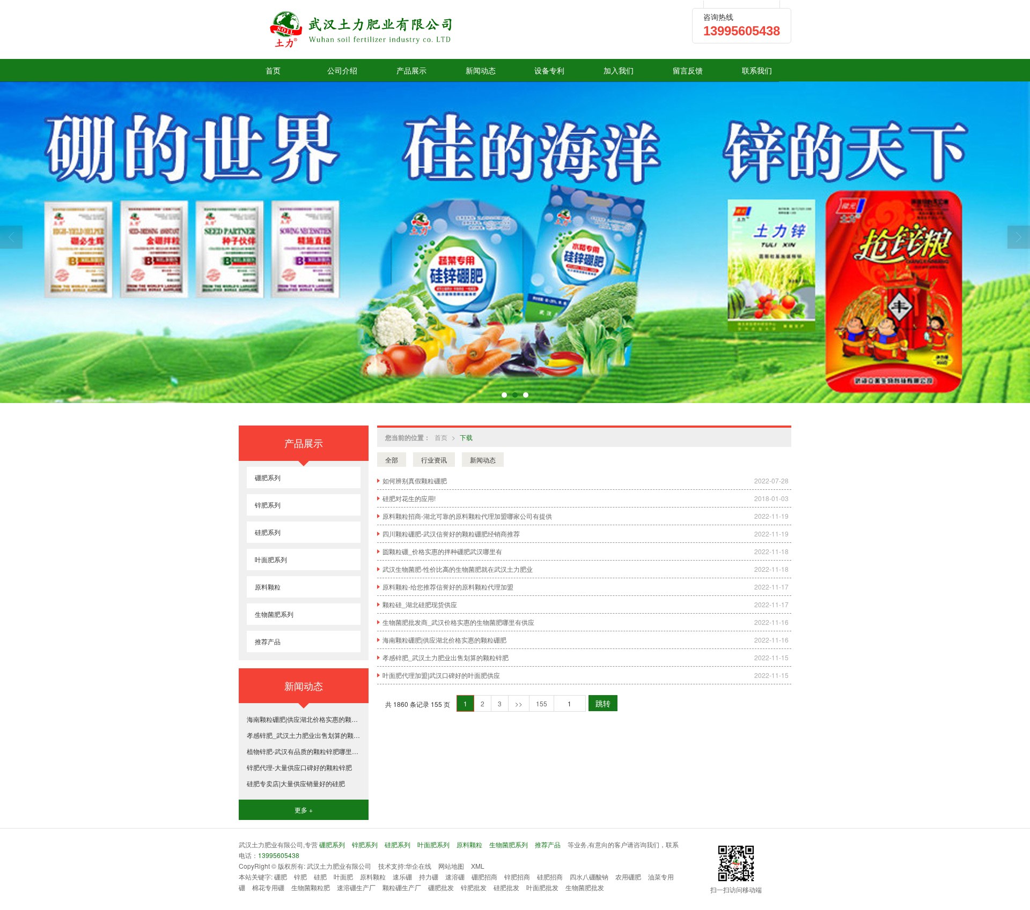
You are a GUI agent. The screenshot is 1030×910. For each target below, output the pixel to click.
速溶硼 (455, 876)
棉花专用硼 (268, 887)
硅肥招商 (550, 876)
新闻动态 (481, 70)
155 (541, 703)
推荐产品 (268, 641)
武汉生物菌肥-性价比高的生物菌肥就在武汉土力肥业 (457, 568)
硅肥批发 (506, 887)
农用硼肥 (628, 876)
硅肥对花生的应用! (409, 498)
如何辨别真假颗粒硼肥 (414, 480)
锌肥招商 (517, 876)
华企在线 (418, 865)
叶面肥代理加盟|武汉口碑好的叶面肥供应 (441, 675)
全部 (391, 459)
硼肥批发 (441, 887)
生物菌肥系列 (274, 613)
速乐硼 (402, 876)
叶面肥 (343, 876)
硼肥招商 (484, 876)
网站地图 (451, 865)
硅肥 (320, 876)
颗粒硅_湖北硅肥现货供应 (419, 604)
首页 (273, 70)
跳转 (602, 703)
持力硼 (428, 876)
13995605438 (278, 855)
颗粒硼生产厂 (401, 887)
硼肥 (280, 876)
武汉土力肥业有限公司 (339, 865)
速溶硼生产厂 (356, 887)
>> (519, 703)
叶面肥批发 (542, 887)
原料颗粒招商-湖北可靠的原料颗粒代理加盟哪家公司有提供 (467, 515)
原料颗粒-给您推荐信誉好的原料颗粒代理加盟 (447, 586)
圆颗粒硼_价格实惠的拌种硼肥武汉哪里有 (442, 551)
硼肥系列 (268, 477)
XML (477, 865)
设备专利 (549, 70)
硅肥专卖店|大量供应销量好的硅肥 (296, 783)
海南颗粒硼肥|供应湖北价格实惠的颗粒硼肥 (444, 639)
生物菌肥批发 (584, 887)
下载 (466, 437)
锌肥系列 (268, 504)
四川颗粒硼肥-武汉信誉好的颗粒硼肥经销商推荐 (451, 533)
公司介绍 (342, 70)
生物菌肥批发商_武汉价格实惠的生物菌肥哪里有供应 (458, 621)
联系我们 (757, 70)
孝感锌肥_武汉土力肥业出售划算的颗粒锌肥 (445, 657)
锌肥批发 (474, 887)
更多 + (304, 809)
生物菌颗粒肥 (310, 887)
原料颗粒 (268, 586)
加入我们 (619, 70)
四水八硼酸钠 (589, 876)
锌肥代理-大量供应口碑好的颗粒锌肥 (299, 767)
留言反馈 (688, 70)
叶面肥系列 (271, 559)
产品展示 (411, 70)
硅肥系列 (268, 531)
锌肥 (300, 876)
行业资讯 (434, 459)
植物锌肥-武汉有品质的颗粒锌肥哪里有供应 (303, 751)
